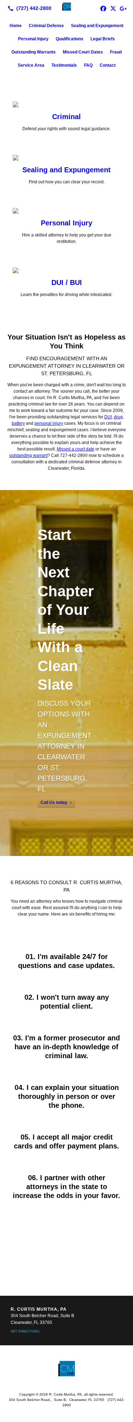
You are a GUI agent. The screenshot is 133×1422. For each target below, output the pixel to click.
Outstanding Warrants (33, 52)
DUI (108, 416)
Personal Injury (33, 38)
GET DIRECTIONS (25, 1331)
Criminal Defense (46, 25)
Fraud (116, 52)
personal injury (48, 423)
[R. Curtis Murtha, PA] (66, 7)
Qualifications (69, 38)
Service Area (31, 65)
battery (18, 423)
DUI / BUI (66, 282)
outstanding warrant (28, 455)
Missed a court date (75, 449)
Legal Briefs (102, 38)
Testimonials (64, 65)
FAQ (88, 65)
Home (16, 25)
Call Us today (53, 802)
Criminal (66, 117)
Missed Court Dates (83, 52)
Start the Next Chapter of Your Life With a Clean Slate (66, 609)
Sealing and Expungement (97, 25)
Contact (108, 65)
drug (118, 416)
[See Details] (114, 1315)
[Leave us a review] (123, 8)
